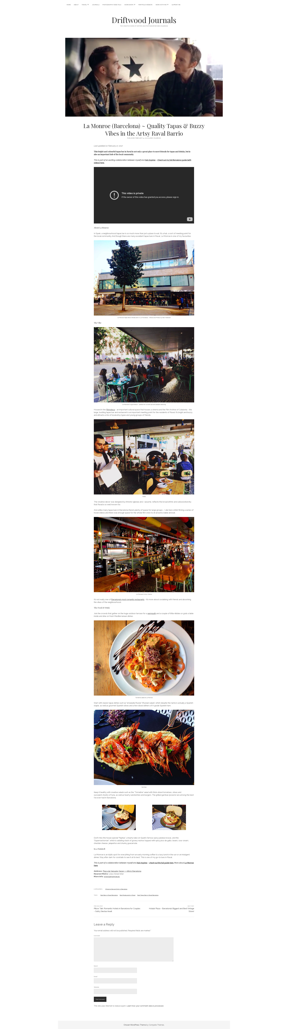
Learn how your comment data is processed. (145, 1006)
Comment (97, 935)
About (76, 5)
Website (96, 987)
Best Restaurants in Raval (127, 895)
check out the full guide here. (161, 863)
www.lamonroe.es (112, 876)
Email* (96, 976)
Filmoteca (110, 409)
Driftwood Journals (144, 20)
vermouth (151, 613)
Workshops (128, 5)
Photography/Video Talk (111, 5)
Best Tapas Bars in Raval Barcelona (147, 895)
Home (69, 5)
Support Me (176, 5)
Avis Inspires (150, 160)
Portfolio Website (145, 5)
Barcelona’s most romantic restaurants (127, 599)
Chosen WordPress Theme (135, 1025)
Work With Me (161, 5)
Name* (96, 966)
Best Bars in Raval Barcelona (109, 895)
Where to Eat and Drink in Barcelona (116, 889)
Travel (84, 5)
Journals (95, 5)
